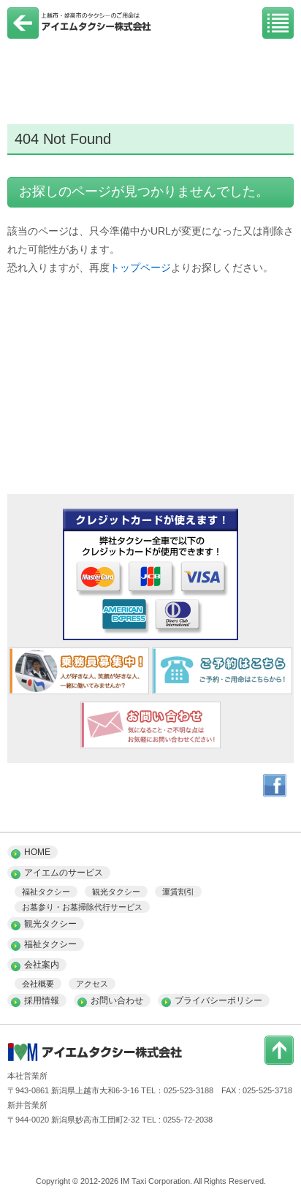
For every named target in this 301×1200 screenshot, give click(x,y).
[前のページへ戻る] (23, 35)
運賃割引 (178, 891)
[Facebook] (274, 794)
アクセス (92, 983)
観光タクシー (116, 891)
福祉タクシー (46, 891)
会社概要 (38, 983)
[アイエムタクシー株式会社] (80, 31)
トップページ (140, 267)
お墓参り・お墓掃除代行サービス (82, 907)
